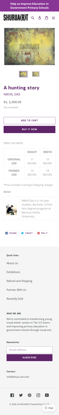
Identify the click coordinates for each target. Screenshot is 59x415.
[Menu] (53, 17)
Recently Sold (15, 298)
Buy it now (29, 129)
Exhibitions (13, 272)
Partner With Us (16, 290)
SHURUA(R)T (23, 404)
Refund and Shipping (19, 281)
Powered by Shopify (40, 404)
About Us (12, 263)
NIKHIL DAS (12, 94)
